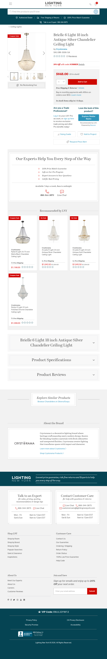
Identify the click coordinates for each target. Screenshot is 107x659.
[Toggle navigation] (11, 4)
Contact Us (61, 539)
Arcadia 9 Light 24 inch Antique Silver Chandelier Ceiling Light (51, 252)
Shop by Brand (14, 542)
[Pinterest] (8, 600)
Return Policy (61, 550)
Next (44, 53)
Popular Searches (15, 550)
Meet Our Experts (15, 581)
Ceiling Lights (16, 26)
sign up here (69, 118)
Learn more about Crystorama (52, 449)
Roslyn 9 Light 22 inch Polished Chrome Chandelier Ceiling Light (22, 310)
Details (82, 64)
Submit (92, 591)
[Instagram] (18, 600)
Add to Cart (82, 82)
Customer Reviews (15, 592)
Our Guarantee (62, 542)
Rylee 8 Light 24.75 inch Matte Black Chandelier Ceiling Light (20, 254)
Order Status (61, 553)
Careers (11, 588)
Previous (9, 53)
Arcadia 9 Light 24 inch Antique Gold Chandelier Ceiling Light (82, 252)
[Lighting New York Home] (53, 4)
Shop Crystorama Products (51, 453)
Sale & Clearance (15, 553)
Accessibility (76, 625)
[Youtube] (21, 600)
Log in (56, 116)
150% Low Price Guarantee (67, 557)
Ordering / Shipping (64, 546)
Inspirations (12, 557)
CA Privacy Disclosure (75, 620)
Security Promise (31, 625)
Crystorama (61, 49)
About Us (11, 584)
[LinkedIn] (24, 600)
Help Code (60, 561)
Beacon (93, 125)
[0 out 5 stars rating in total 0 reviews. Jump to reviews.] (28, 267)
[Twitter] (14, 600)
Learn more (76, 95)
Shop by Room (13, 539)
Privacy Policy (31, 620)
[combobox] (54, 12)
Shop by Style (13, 546)
